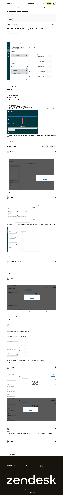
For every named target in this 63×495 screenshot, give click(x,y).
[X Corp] (52, 24)
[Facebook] (53, 24)
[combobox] (45, 146)
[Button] (10, 141)
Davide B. (11, 197)
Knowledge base (31, 3)
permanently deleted (21, 316)
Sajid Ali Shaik (12, 151)
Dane (8, 283)
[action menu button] (55, 151)
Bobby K (9, 433)
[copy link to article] (55, 24)
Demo (54, 3)
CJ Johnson (12, 278)
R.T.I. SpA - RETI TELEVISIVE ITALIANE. (16, 261)
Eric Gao (11, 31)
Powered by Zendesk (32, 492)
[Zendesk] (31, 479)
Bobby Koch (12, 441)
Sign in (44, 3)
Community (38, 3)
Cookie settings (31, 489)
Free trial (49, 3)
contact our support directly (35, 360)
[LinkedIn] (50, 24)
